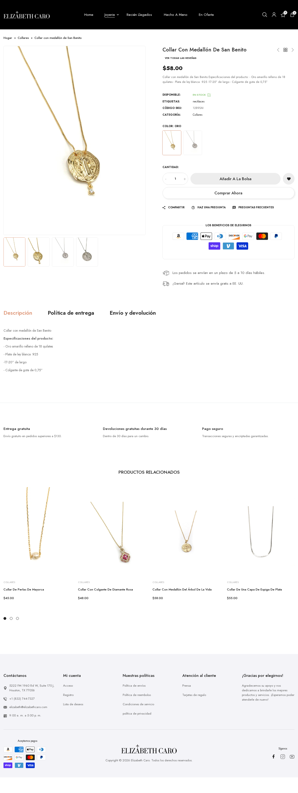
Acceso (68, 685)
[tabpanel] (37, 544)
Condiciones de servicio (138, 704)
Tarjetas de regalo (194, 695)
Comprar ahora (228, 193)
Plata (192, 143)
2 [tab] (11, 618)
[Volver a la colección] (285, 50)
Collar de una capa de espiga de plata (254, 589)
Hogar (7, 38)
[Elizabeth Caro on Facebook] (273, 756)
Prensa (186, 685)
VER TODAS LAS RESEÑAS (180, 58)
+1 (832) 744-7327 (22, 698)
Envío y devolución (133, 313)
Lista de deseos (73, 704)
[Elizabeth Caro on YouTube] (292, 756)
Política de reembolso (137, 695)
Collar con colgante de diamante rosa (105, 589)
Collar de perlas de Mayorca (23, 589)
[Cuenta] (274, 14)
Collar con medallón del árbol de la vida (182, 589)
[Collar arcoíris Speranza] (278, 50)
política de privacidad (137, 713)
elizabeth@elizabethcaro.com (28, 707)
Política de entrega (71, 313)
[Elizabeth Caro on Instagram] (282, 756)
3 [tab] (17, 618)
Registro (68, 695)
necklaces (198, 101)
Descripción (17, 313)
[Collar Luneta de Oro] (293, 50)
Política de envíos (134, 685)
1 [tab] (4, 618)
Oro (172, 143)
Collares (23, 38)
